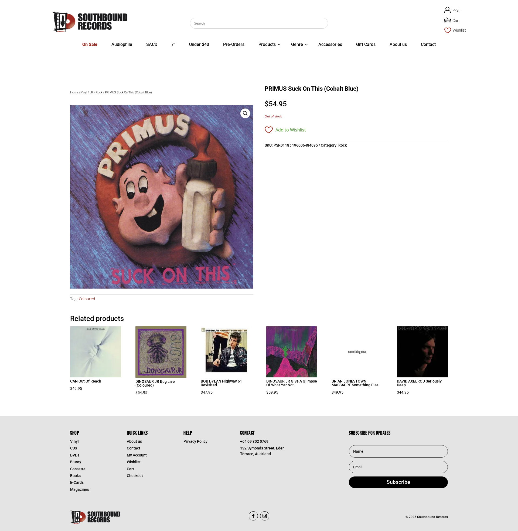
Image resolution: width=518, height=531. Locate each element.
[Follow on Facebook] (253, 515)
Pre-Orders (233, 44)
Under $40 (199, 44)
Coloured (87, 298)
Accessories (330, 44)
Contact (428, 44)
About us (398, 44)
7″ (173, 44)
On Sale (89, 44)
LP (91, 92)
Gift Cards (366, 44)
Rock (99, 92)
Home (74, 92)
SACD (151, 44)
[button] (245, 113)
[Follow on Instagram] (264, 515)
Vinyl (84, 92)
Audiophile (121, 44)
